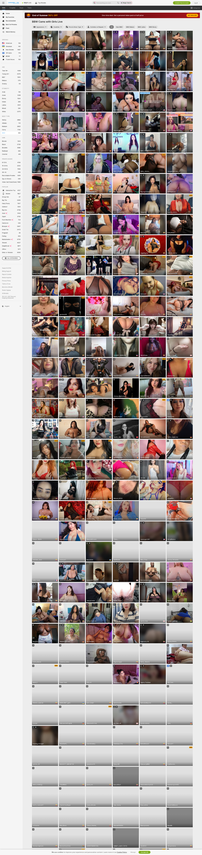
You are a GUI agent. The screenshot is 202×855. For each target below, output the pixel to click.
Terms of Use (6, 284)
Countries (57, 27)
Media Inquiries (6, 277)
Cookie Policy (122, 852)
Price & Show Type (75, 27)
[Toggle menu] (3, 3)
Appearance (40, 27)
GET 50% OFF (192, 15)
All (111, 27)
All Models (5, 293)
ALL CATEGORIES (12, 258)
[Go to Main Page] (13, 3)
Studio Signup (6, 290)
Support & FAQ (6, 268)
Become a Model (7, 287)
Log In (196, 3)
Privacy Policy (6, 280)
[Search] (118, 2)
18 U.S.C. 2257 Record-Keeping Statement (9, 297)
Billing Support (6, 271)
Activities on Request (97, 27)
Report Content (6, 274)
